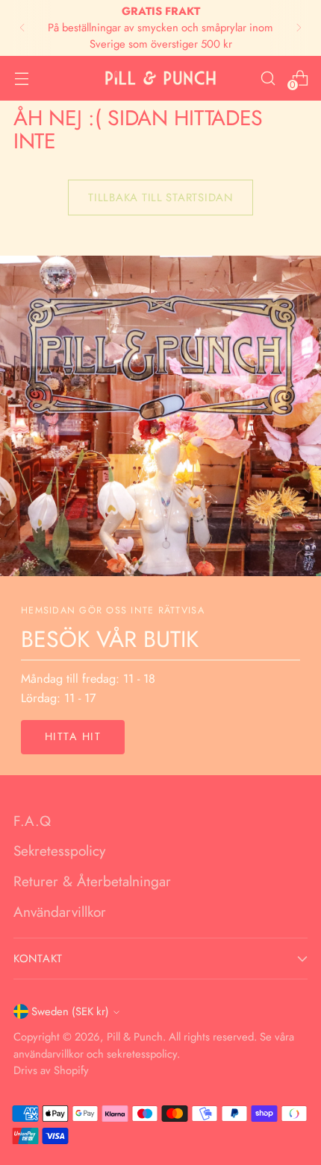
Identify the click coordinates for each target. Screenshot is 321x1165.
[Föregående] (22, 28)
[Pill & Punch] (160, 78)
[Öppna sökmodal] (267, 78)
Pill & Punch (135, 1037)
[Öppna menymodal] (21, 78)
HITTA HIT (73, 736)
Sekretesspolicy (59, 851)
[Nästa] (298, 28)
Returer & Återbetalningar (92, 881)
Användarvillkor (59, 912)
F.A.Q (32, 821)
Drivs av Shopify (51, 1070)
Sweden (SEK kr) (70, 1011)
